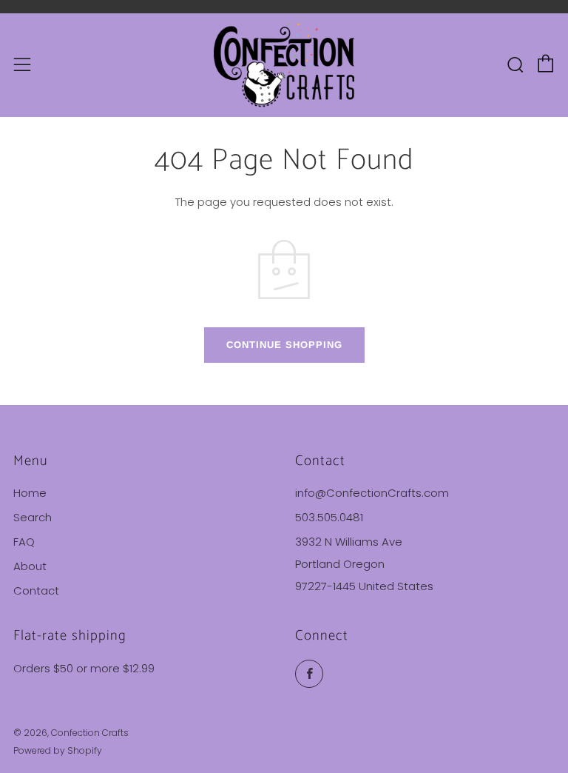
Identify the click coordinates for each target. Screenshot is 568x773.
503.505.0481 (329, 517)
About (30, 566)
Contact (36, 590)
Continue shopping (284, 344)
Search (32, 517)
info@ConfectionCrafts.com (372, 493)
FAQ (24, 541)
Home (30, 493)
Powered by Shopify (57, 750)
